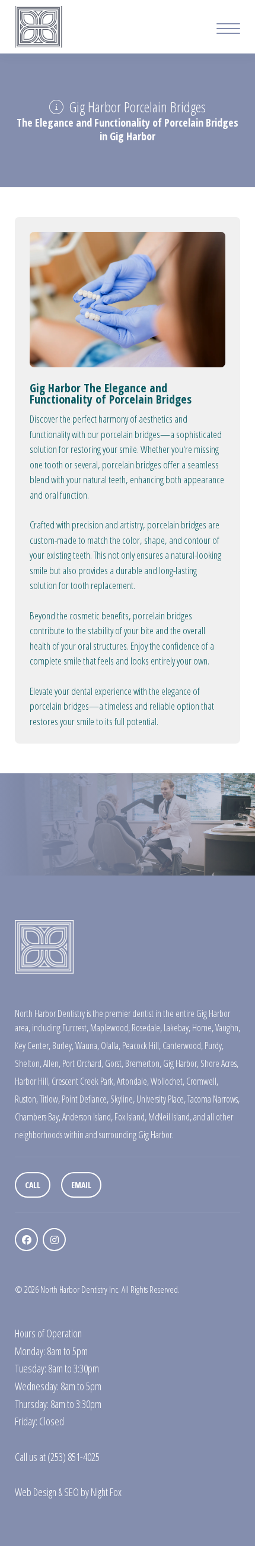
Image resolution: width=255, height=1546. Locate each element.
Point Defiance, (85, 1099)
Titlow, (50, 1099)
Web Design (35, 1492)
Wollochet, (167, 1081)
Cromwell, (202, 1081)
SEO (71, 1492)
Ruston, (26, 1099)
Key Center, (32, 1045)
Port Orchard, (82, 1063)
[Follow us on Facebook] (26, 1239)
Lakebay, (177, 1027)
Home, (202, 1027)
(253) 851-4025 (73, 1457)
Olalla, (110, 1045)
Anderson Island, (87, 1116)
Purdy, (214, 1045)
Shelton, (28, 1063)
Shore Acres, (219, 1063)
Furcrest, (75, 1027)
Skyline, (122, 1099)
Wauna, (87, 1045)
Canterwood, (182, 1045)
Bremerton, (143, 1063)
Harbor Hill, (32, 1081)
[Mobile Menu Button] (228, 30)
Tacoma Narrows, (213, 1099)
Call (32, 1185)
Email (81, 1185)
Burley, (63, 1045)
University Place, (161, 1099)
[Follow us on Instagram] (54, 1239)
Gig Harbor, (181, 1063)
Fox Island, (130, 1116)
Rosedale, (147, 1027)
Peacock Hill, (141, 1045)
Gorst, (114, 1063)
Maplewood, (110, 1027)
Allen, (51, 1063)
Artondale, (133, 1081)
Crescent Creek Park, (83, 1081)
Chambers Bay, (37, 1116)
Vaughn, (227, 1027)
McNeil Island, (170, 1116)
